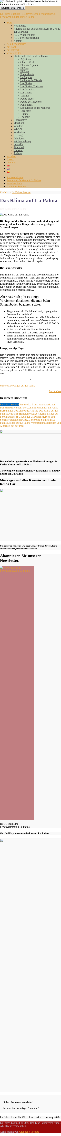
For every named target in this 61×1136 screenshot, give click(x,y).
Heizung (18, 135)
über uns (11, 162)
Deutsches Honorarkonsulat (22, 413)
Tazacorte (25, 110)
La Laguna (26, 77)
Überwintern (20, 119)
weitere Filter (14, 53)
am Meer (11, 156)
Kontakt (18, 40)
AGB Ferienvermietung (26, 37)
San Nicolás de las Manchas (35, 107)
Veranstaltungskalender (43, 422)
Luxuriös (18, 144)
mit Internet (13, 50)
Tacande (24, 95)
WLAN (18, 129)
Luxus (10, 159)
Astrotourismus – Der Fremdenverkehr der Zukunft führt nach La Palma (29, 406)
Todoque (25, 116)
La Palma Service (16, 186)
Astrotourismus (15, 177)
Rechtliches (20, 25)
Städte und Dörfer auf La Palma (31, 56)
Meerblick (19, 123)
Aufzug (18, 153)
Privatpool (19, 138)
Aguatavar (26, 59)
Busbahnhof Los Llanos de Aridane (19, 410)
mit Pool (11, 46)
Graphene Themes (29, 1131)
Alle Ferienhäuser (16, 43)
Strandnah (19, 147)
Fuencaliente (27, 74)
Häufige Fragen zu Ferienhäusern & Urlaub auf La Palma (29, 415)
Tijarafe (24, 113)
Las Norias (26, 83)
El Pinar (24, 71)
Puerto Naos (27, 98)
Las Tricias (26, 92)
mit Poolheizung (22, 141)
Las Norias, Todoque (31, 86)
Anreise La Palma (28, 404)
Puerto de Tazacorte (31, 101)
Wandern (18, 126)
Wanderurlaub (14, 183)
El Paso (24, 68)
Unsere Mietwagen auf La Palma (17, 385)
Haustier (18, 150)
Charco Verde (27, 62)
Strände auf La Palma (18, 422)
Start (9, 22)
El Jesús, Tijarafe (29, 65)
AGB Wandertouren (24, 34)
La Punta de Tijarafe (31, 80)
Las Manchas (27, 89)
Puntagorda (26, 104)
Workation (19, 132)
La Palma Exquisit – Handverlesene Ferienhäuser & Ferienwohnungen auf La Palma (27, 15)
